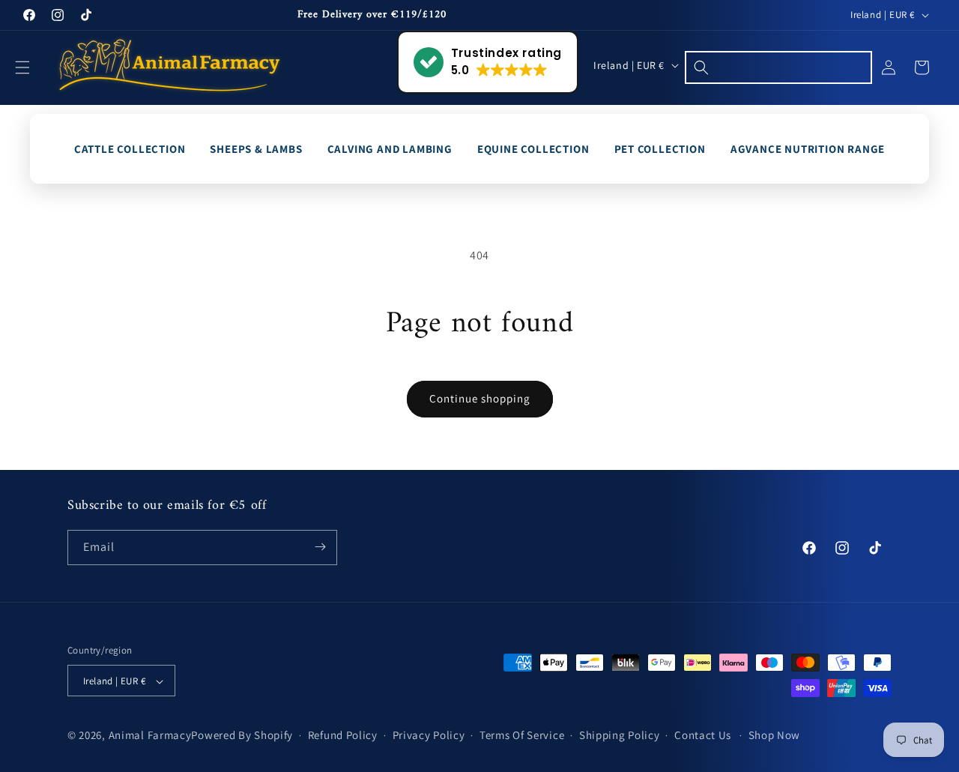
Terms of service (522, 736)
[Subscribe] (319, 546)
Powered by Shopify (242, 736)
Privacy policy (429, 736)
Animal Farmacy (150, 736)
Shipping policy (619, 736)
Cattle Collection (130, 149)
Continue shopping (479, 398)
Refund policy (343, 736)
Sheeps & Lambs (256, 149)
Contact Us (702, 736)
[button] (31, 67)
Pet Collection (660, 149)
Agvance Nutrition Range (807, 149)
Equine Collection (533, 149)
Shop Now (774, 736)
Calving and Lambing (390, 149)
